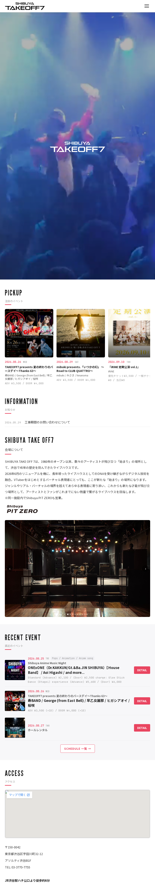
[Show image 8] (84, 614)
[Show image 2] (70, 614)
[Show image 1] (67, 614)
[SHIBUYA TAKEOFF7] (25, 6)
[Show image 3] (72, 614)
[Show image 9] (87, 614)
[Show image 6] (80, 614)
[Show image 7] (82, 614)
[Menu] (146, 6)
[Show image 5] (77, 614)
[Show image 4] (75, 614)
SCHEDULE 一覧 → (77, 749)
